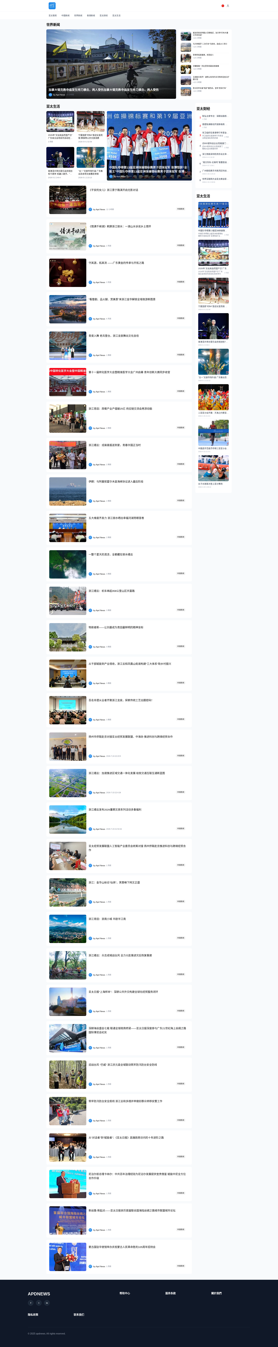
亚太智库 (53, 15)
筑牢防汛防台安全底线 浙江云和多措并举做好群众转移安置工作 (125, 1101)
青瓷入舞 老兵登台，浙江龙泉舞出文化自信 (114, 335)
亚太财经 (104, 15)
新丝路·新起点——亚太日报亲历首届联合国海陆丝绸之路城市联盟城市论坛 (132, 1210)
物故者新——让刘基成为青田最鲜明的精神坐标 (116, 627)
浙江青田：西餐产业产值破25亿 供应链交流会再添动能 (120, 408)
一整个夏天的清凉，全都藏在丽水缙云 (111, 554)
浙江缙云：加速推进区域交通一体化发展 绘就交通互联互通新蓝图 (127, 773)
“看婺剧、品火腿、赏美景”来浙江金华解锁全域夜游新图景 (122, 299)
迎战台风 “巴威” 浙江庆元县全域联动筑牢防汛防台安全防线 (123, 1064)
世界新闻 (78, 15)
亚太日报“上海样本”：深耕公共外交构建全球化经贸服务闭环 (123, 991)
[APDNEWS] (52, 6)
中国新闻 (65, 15)
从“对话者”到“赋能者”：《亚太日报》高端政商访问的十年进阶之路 (126, 1137)
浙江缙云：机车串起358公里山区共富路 (112, 591)
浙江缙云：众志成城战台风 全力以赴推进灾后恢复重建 (120, 955)
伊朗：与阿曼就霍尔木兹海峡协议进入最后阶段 (116, 481)
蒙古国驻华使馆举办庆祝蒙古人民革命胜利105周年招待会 (122, 1247)
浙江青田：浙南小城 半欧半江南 (107, 919)
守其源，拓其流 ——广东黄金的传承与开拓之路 (116, 263)
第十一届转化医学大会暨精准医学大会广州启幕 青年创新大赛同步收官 (129, 372)
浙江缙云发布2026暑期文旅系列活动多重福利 (115, 809)
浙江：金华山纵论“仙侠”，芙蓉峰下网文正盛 (114, 882)
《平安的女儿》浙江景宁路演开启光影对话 (113, 190)
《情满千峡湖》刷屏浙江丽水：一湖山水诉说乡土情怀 (120, 226)
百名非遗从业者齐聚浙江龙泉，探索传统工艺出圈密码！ (121, 700)
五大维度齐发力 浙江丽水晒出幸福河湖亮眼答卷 (116, 518)
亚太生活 (116, 15)
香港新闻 (91, 15)
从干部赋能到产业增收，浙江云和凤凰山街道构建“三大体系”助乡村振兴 (130, 663)
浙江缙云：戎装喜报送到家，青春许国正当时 (115, 445)
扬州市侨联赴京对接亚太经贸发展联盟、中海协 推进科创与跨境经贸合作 (131, 736)
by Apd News (59, 95)
